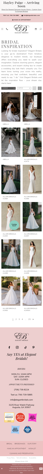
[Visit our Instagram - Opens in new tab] (17, 347)
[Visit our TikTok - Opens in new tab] (25, 347)
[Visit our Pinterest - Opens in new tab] (33, 347)
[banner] (21, 29)
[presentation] (10, 107)
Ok (41, 468)
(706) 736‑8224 (21, 390)
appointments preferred (21, 385)
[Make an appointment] (36, 29)
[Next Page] (33, 319)
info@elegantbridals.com (21, 400)
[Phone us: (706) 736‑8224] (7, 29)
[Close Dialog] (1, 469)
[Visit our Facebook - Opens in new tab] (9, 347)
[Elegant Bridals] (21, 337)
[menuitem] (11, 15)
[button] (8, 88)
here (21, 472)
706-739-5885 (25, 395)
